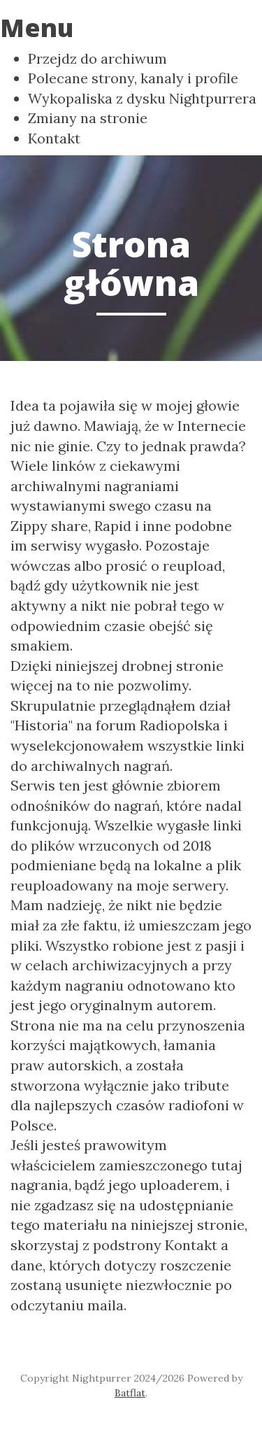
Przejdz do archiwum (97, 58)
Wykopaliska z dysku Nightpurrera (142, 98)
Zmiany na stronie (87, 118)
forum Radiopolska (158, 725)
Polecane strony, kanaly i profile (133, 78)
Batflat (130, 1393)
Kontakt (54, 138)
